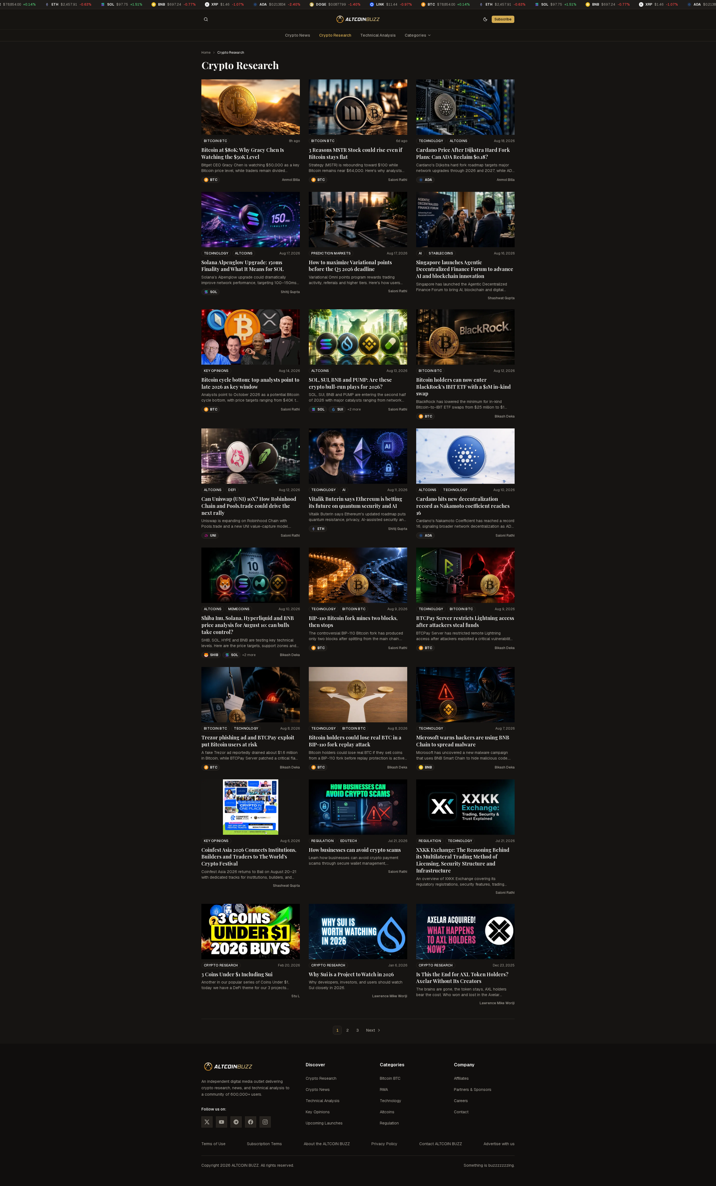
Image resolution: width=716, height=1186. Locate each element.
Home (206, 52)
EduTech (348, 841)
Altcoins (458, 141)
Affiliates (461, 1078)
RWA (384, 1089)
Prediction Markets (331, 253)
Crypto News (297, 35)
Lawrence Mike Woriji (389, 996)
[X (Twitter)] (207, 1122)
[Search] (205, 19)
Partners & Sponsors (472, 1089)
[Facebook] (250, 1122)
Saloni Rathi (397, 180)
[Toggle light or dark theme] (485, 19)
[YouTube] (221, 1122)
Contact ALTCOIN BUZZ (440, 1143)
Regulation (322, 841)
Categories (415, 35)
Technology (431, 141)
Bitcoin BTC (215, 141)
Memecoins (238, 609)
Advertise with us (499, 1143)
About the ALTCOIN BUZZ (327, 1143)
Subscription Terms (264, 1143)
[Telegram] (236, 1122)
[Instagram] (265, 1122)
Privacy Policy (384, 1143)
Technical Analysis (378, 35)
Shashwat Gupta (501, 298)
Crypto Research (335, 35)
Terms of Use (213, 1143)
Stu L (295, 996)
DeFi (232, 490)
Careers (461, 1100)
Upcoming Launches (324, 1123)
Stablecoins (441, 253)
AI (420, 253)
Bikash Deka (505, 416)
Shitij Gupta (290, 292)
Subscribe (503, 19)
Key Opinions (216, 371)
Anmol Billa (291, 180)
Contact (461, 1111)
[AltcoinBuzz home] (358, 19)
